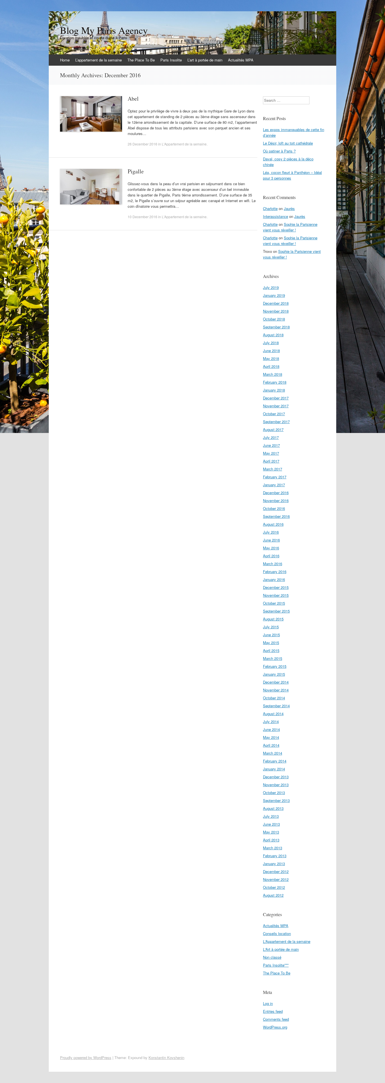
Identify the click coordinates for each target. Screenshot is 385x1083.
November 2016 (276, 500)
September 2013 (276, 800)
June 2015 (271, 634)
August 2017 (273, 429)
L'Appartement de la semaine (184, 144)
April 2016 (271, 555)
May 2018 (271, 358)
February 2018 (274, 382)
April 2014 (271, 745)
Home (65, 60)
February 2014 (274, 761)
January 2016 (274, 579)
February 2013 (274, 855)
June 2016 (271, 540)
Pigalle (136, 171)
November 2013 (276, 784)
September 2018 (276, 327)
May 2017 (271, 453)
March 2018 (272, 374)
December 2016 (276, 492)
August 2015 (273, 619)
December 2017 (276, 398)
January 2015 (274, 674)
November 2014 (276, 690)
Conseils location (277, 933)
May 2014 (271, 737)
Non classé (272, 957)
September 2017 (276, 421)
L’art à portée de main (204, 60)
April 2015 (271, 650)
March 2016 (272, 563)
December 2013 (276, 776)
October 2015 (274, 603)
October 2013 (274, 792)
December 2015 (276, 587)
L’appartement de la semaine (98, 60)
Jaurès (289, 208)
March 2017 (272, 469)
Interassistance (275, 216)
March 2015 (272, 658)
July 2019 (271, 287)
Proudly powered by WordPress (85, 1057)
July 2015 (271, 626)
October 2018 (274, 319)
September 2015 (276, 611)
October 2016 (274, 508)
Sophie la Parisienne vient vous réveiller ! (290, 227)
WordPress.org (275, 1027)
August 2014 (273, 713)
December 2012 (276, 871)
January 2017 (274, 484)
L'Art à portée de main (281, 949)
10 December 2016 (142, 216)
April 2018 (271, 366)
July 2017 (271, 437)
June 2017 (271, 445)
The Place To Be (141, 60)
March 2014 (272, 753)
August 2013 (273, 808)
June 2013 (271, 824)
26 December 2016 (142, 144)
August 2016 (273, 524)
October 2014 (274, 697)
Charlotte (270, 208)
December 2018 (276, 303)
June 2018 (271, 350)
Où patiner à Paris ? (279, 151)
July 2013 (271, 816)
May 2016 (271, 548)
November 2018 (276, 311)
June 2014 (271, 729)
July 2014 (271, 721)
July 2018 (271, 342)
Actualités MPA (240, 60)
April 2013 (271, 840)
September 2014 (276, 705)
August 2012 (273, 895)
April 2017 (271, 461)
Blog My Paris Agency (104, 30)
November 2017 (276, 405)
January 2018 (274, 390)
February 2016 (274, 571)
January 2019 (274, 295)
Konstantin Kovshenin (166, 1057)
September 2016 (276, 516)
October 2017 (274, 413)
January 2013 (274, 863)
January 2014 (274, 769)
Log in (268, 1003)
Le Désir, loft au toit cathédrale (288, 143)
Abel (133, 98)
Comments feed (276, 1019)
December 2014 (276, 682)
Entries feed (273, 1011)
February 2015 (274, 666)
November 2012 (276, 879)
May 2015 (271, 642)
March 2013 (272, 847)
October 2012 (274, 887)
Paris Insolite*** (276, 965)
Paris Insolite (171, 60)
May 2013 (271, 832)
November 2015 (276, 595)
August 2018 (273, 334)
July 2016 (271, 532)
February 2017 (274, 476)
